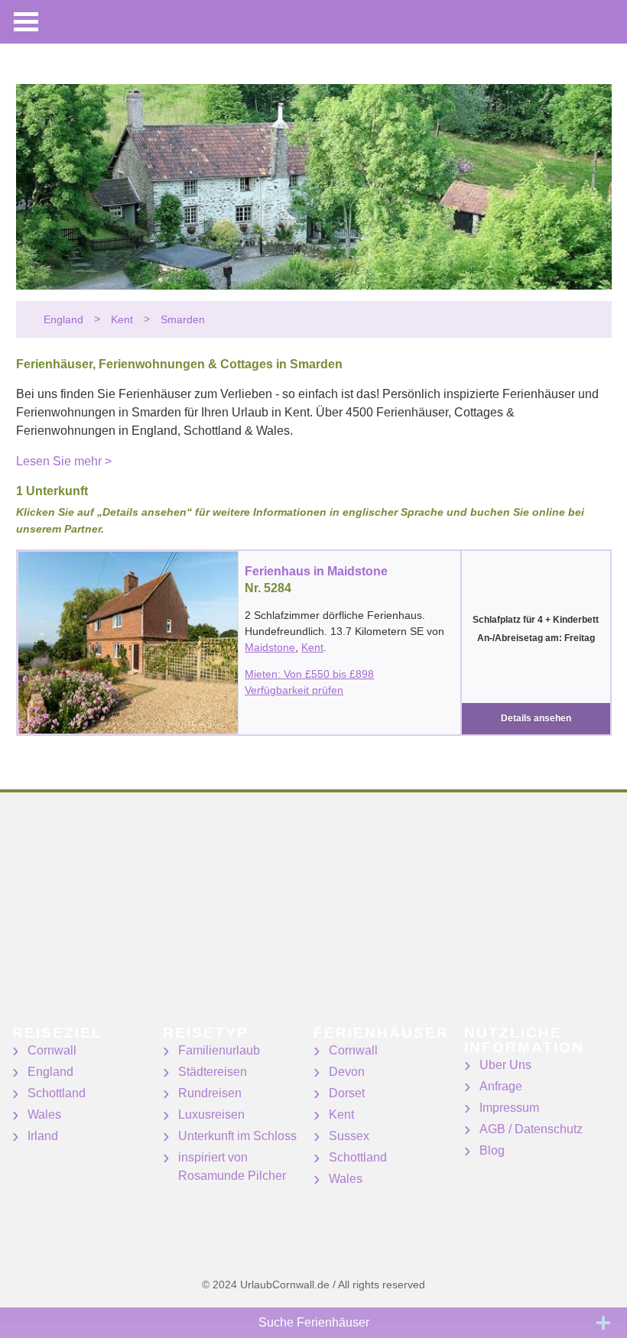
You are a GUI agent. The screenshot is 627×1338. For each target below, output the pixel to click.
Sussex (349, 1135)
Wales (44, 1114)
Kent (312, 647)
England (50, 1071)
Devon (347, 1071)
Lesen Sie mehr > (64, 461)
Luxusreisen (211, 1114)
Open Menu (26, 22)
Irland (43, 1135)
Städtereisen (212, 1071)
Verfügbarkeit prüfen (294, 690)
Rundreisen (210, 1093)
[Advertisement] (313, 918)
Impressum (509, 1107)
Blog (492, 1150)
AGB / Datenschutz (531, 1129)
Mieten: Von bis (309, 674)
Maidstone (270, 647)
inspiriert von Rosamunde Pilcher (232, 1166)
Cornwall (52, 1050)
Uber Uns (505, 1064)
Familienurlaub (219, 1050)
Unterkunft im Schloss (237, 1135)
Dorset (347, 1093)
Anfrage (500, 1086)
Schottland (57, 1093)
